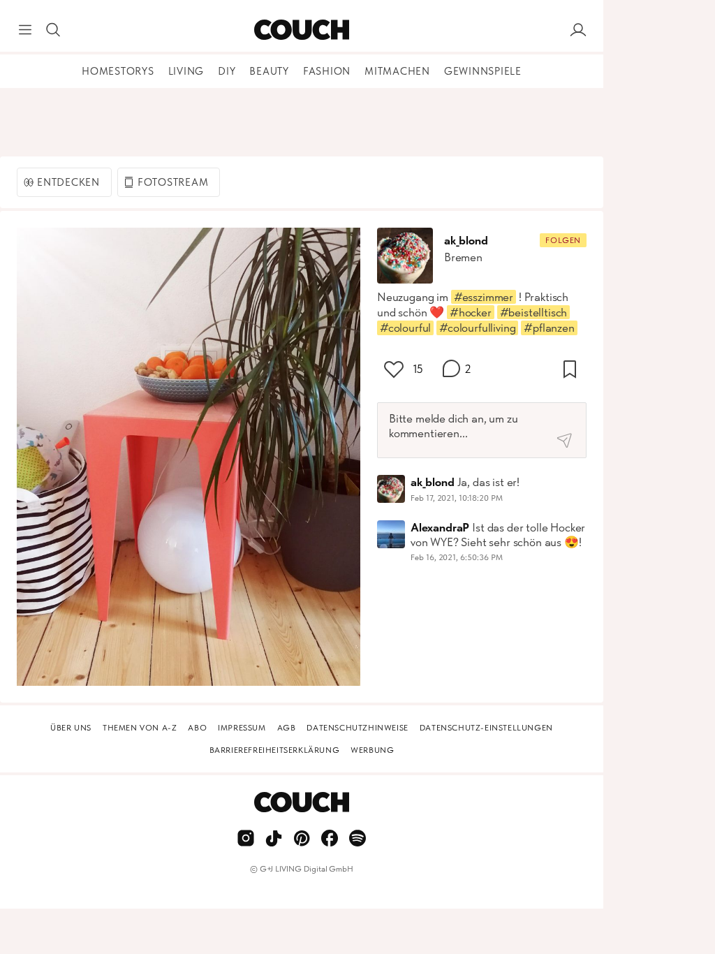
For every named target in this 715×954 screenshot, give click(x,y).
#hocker (471, 312)
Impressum (241, 728)
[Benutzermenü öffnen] (578, 30)
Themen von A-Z (140, 728)
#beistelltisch (534, 312)
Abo (197, 728)
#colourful (405, 328)
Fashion (327, 71)
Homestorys (118, 71)
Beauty (269, 71)
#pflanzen (549, 328)
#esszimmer (483, 297)
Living (186, 71)
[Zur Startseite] (301, 30)
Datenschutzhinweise (357, 728)
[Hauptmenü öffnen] (25, 30)
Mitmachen (397, 71)
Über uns (70, 728)
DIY (226, 71)
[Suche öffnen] (53, 30)
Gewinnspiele (483, 71)
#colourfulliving (477, 328)
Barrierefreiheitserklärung (274, 750)
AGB (286, 728)
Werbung (372, 750)
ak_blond (466, 240)
